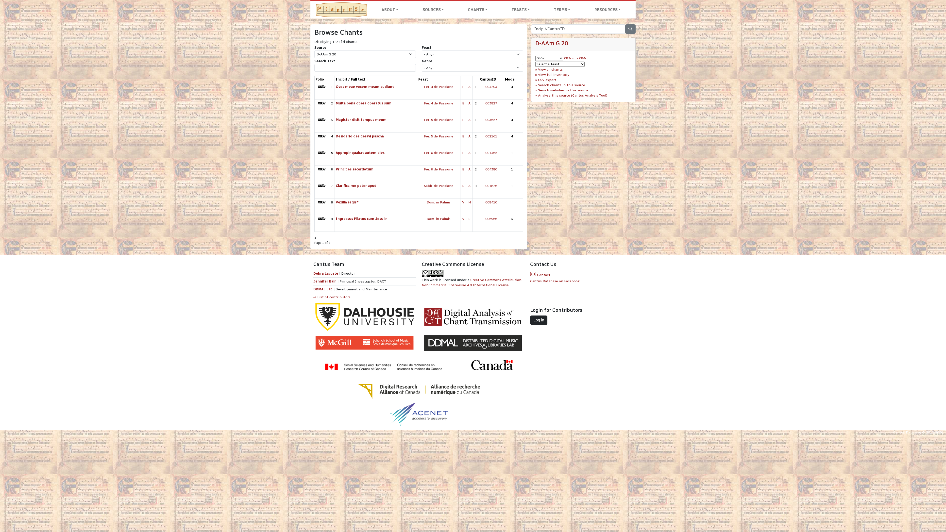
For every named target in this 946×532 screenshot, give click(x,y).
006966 (491, 219)
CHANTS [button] (476, 9)
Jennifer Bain (325, 281)
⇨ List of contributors (332, 297)
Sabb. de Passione (438, 186)
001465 (491, 153)
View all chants (550, 69)
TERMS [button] (560, 9)
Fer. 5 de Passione (438, 120)
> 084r (581, 58)
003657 (491, 120)
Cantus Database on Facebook (555, 281)
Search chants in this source (561, 85)
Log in (538, 320)
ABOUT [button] (388, 9)
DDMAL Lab (323, 289)
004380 (491, 169)
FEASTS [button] (519, 9)
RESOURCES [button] (606, 9)
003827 (491, 103)
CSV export (547, 80)
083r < (569, 58)
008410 (491, 202)
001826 (491, 186)
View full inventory (553, 75)
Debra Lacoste (325, 273)
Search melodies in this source (563, 90)
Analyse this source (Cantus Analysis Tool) (572, 95)
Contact (543, 275)
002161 (491, 136)
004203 (491, 87)
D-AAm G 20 (551, 43)
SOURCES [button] (431, 9)
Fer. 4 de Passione (438, 87)
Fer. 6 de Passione (438, 153)
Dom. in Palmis (439, 202)
